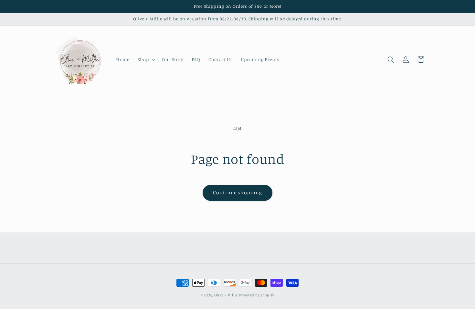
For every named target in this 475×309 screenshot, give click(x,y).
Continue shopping (237, 192)
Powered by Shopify (256, 295)
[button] (145, 59)
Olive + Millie (226, 295)
